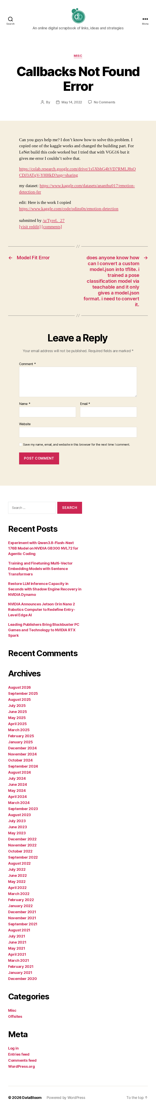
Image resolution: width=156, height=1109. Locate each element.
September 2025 (23, 693)
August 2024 (19, 772)
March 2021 (18, 960)
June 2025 (17, 712)
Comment (27, 364)
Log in (13, 1048)
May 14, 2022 (72, 102)
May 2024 (17, 790)
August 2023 (19, 815)
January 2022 (20, 906)
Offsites (15, 1016)
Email (85, 404)
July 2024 (17, 778)
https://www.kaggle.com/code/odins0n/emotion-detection (68, 209)
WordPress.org (21, 1066)
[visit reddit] (30, 227)
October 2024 (20, 760)
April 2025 (17, 724)
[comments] (52, 227)
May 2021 (16, 948)
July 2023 (17, 821)
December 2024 (22, 748)
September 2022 (23, 857)
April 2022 (17, 888)
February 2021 (21, 966)
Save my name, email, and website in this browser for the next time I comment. (76, 444)
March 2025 (18, 730)
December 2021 (22, 912)
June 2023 (17, 827)
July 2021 (16, 936)
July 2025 (17, 705)
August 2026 (19, 687)
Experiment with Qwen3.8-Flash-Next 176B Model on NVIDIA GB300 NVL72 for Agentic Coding (43, 548)
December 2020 (22, 979)
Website (25, 424)
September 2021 (22, 924)
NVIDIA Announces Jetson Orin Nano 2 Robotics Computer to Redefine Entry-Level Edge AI (41, 609)
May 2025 (17, 718)
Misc (78, 56)
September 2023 (23, 809)
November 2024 (22, 754)
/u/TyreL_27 (54, 220)
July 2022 (17, 869)
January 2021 (20, 972)
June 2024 (17, 784)
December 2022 (22, 839)
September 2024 (23, 766)
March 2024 (18, 803)
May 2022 (17, 881)
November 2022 (22, 845)
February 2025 (21, 736)
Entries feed (18, 1054)
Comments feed (22, 1060)
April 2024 (17, 796)
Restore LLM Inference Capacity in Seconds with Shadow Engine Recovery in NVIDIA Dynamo (44, 589)
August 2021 (19, 930)
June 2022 (17, 875)
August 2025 (19, 699)
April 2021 (17, 954)
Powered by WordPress (66, 1097)
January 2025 (20, 742)
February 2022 (21, 900)
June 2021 (17, 942)
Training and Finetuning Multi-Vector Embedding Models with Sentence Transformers (40, 568)
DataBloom (32, 1097)
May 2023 (17, 833)
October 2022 (20, 851)
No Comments (104, 102)
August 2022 (19, 863)
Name (24, 404)
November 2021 (22, 918)
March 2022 (18, 894)
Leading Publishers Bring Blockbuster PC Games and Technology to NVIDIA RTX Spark (43, 630)
